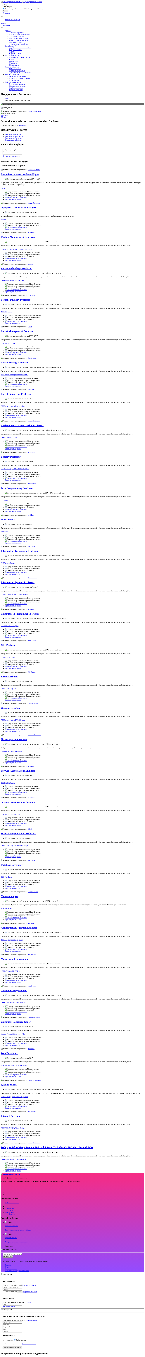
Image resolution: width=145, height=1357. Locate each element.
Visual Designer (9, 676)
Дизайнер (4, 751)
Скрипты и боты (15, 53)
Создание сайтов (15, 50)
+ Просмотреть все (12, 1203)
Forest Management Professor (17, 331)
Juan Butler (31, 232)
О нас (7, 1267)
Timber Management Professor (18, 237)
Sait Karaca (31, 672)
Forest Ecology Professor (14, 362)
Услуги (41, 9)
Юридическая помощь (17, 86)
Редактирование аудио (17, 76)
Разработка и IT (10, 46)
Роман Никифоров (34, 111)
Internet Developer (11, 1116)
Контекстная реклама (17, 71)
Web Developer (9, 1053)
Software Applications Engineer (18, 770)
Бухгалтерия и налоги (17, 84)
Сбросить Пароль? (30, 1292)
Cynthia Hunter (33, 703)
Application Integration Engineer (19, 927)
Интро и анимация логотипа (19, 78)
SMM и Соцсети (15, 69)
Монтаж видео (9, 896)
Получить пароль (9, 1306)
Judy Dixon (32, 986)
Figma (3, 188)
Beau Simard (32, 295)
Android (3, 220)
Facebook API (6, 343)
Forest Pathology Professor (15, 299)
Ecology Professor (11, 456)
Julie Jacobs (32, 484)
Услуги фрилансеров (12, 20)
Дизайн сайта (9, 1084)
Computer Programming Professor (20, 613)
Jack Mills (31, 452)
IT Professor (8, 519)
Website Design (9, 563)
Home (7, 99)
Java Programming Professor (17, 488)
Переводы (13, 63)
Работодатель (21, 1340)
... (11, 312)
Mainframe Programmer (14, 959)
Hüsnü (30, 327)
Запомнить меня (11, 1292)
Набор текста (14, 65)
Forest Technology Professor (16, 268)
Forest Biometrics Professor (16, 394)
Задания (20, 9)
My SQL (14, 688)
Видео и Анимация (12, 74)
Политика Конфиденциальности (17, 1271)
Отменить (6, 13)
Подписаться (7, 1256)
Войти (3, 23)
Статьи (11, 59)
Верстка (12, 52)
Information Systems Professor (17, 582)
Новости (8, 1265)
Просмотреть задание (13, 199)
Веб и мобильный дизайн (18, 38)
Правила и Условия (29, 1344)
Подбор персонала (16, 88)
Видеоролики (14, 80)
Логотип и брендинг (16, 33)
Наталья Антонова (34, 735)
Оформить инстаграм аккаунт (18, 207)
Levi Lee (31, 515)
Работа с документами (13, 82)
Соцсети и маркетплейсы (18, 40)
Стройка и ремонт (16, 90)
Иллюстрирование (15, 751)
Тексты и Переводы (12, 55)
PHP (26, 375)
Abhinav (30, 264)
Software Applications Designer (18, 802)
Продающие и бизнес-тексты (19, 57)
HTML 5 (26, 249)
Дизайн (8, 31)
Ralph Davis (32, 955)
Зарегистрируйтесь (29, 1285)
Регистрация (5, 25)
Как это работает (11, 1269)
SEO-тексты (13, 61)
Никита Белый (33, 892)
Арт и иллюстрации (16, 36)
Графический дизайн (16, 42)
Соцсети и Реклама (12, 67)
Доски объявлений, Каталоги (20, 73)
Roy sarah (31, 389)
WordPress (22, 406)
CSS (5, 312)
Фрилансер (9, 1340)
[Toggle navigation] (2, 16)
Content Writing (6, 249)
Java (31, 249)
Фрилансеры (9, 9)
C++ (2, 280)
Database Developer (12, 864)
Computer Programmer (14, 990)
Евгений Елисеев (34, 170)
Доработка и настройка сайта (20, 48)
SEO (23, 280)
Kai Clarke (31, 546)
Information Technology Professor (19, 551)
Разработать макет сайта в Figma (20, 174)
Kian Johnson (32, 358)
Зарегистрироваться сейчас (12, 1347)
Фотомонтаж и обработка (18, 44)
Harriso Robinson (34, 421)
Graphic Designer (10, 708)
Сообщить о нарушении (11, 156)
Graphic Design (17, 249)
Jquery (16, 626)
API (2, 312)
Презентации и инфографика (19, 34)
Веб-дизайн (23, 1097)
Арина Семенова (34, 203)
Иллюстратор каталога (14, 739)
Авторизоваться (31, 1320)
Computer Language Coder (16, 1021)
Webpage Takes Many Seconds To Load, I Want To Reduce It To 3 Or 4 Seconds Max (47, 1147)
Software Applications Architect (18, 833)
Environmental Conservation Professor (22, 425)
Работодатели (31, 9)
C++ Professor (9, 645)
